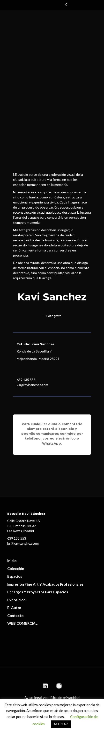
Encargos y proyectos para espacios (37, 592)
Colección (15, 568)
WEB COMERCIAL (22, 623)
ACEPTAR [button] (61, 724)
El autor (14, 607)
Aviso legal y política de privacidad (52, 697)
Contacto (15, 615)
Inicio (11, 560)
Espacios (14, 576)
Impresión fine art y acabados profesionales (45, 584)
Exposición (16, 600)
